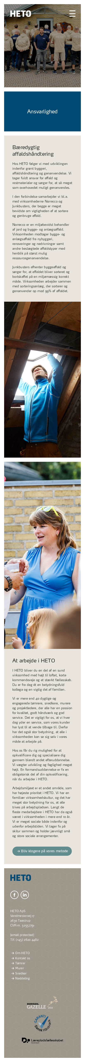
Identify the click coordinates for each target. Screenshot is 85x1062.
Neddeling (22, 978)
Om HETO (22, 953)
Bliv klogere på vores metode (44, 851)
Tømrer (20, 963)
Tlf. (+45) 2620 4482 (24, 940)
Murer (19, 968)
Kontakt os (22, 958)
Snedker (21, 973)
